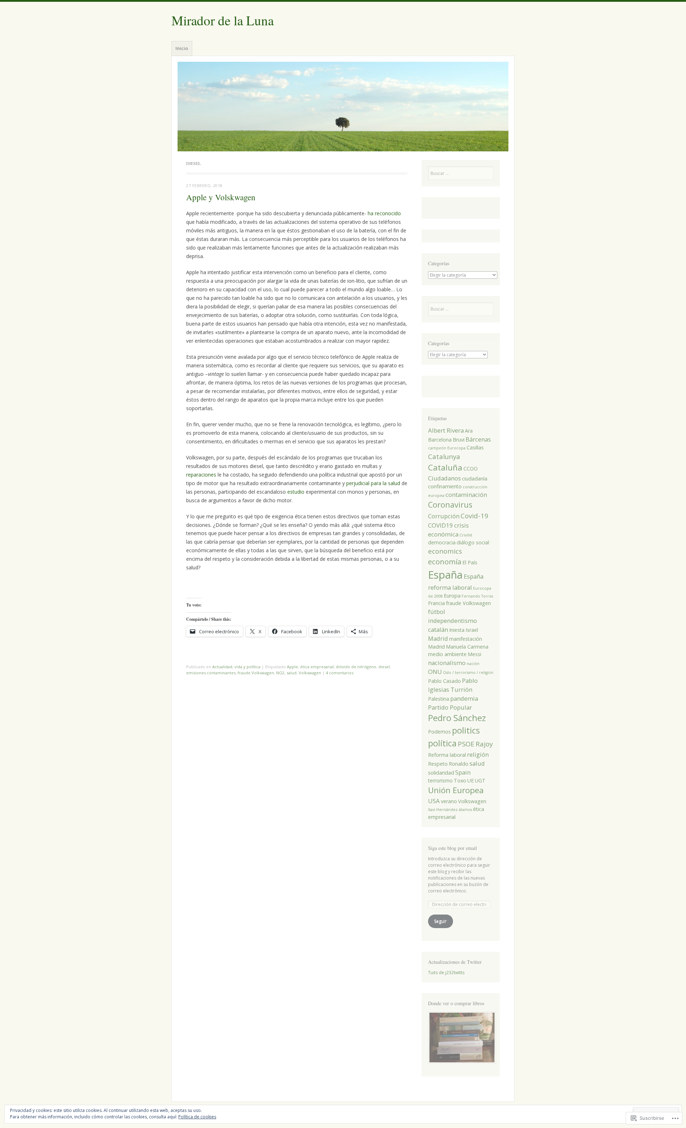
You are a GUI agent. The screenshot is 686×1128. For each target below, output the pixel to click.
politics (466, 730)
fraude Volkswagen (256, 672)
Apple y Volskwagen (220, 197)
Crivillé (465, 535)
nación (473, 663)
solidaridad (441, 772)
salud (292, 672)
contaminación (466, 494)
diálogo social (473, 542)
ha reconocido (384, 213)
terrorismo (440, 780)
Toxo (460, 780)
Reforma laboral (447, 754)
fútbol (436, 612)
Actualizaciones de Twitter (455, 961)
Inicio (181, 48)
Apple (292, 666)
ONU (435, 672)
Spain (463, 772)
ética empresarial (317, 666)
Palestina (438, 698)
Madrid (438, 638)
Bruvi (458, 439)
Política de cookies (197, 1117)
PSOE (466, 743)
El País (469, 562)
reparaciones (201, 474)
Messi (474, 654)
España (445, 575)
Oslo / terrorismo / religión (468, 672)
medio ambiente (447, 654)
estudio (295, 491)
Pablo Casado (444, 681)
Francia (436, 603)
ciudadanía (474, 478)
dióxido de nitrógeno (356, 666)
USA (434, 801)
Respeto (438, 763)
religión (478, 754)
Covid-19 (474, 515)
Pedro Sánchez (457, 718)
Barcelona (440, 439)
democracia (442, 542)
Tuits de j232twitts (446, 973)
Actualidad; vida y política (236, 666)
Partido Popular (450, 707)
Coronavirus (450, 504)
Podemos (439, 731)
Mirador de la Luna (223, 20)
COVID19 (440, 525)
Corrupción (443, 516)
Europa (452, 595)
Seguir (440, 921)
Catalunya (444, 456)
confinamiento (445, 486)
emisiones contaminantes (210, 672)
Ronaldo (458, 763)
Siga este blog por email (452, 848)
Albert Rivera (446, 430)
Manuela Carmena (467, 646)
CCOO (470, 468)
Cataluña (445, 467)
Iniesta (456, 629)
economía (444, 561)
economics (445, 551)
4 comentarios (339, 672)
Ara (469, 430)
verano (449, 801)
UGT (480, 780)
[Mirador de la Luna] (343, 106)
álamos (465, 809)
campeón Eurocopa (447, 447)
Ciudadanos (444, 478)
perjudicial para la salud (373, 483)
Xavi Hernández (443, 809)
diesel (384, 666)
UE (470, 780)
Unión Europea (456, 790)
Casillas (475, 447)
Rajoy (484, 743)
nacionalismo (447, 663)
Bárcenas (478, 439)
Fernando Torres (477, 596)
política (442, 743)
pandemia (464, 698)
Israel (472, 629)
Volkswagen (310, 672)
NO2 (280, 672)
